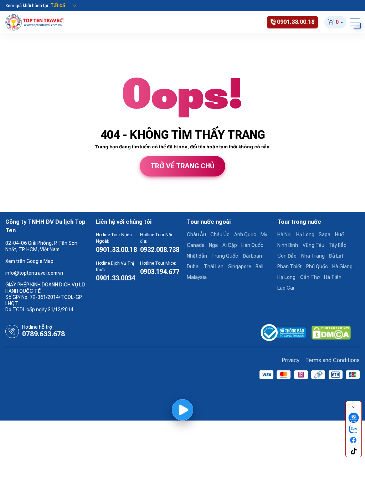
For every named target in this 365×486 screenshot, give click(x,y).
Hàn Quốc (252, 245)
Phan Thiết (289, 266)
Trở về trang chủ (182, 166)
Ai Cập (229, 245)
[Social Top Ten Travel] (353, 417)
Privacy (290, 360)
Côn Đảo (287, 256)
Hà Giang (342, 266)
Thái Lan (213, 266)
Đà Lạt (336, 256)
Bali (259, 266)
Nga (213, 245)
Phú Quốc (317, 266)
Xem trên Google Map (29, 261)
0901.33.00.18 (116, 249)
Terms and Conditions (332, 360)
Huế (339, 234)
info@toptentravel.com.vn (34, 273)
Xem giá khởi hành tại (26, 5)
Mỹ (264, 234)
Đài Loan (252, 256)
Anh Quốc (245, 234)
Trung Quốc (224, 256)
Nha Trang (313, 256)
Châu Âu (196, 234)
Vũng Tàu (313, 245)
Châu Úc (220, 234)
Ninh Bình (287, 245)
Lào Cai (285, 288)
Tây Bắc (337, 245)
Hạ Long (305, 234)
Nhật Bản (197, 256)
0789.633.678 (43, 334)
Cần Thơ (310, 277)
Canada (196, 245)
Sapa (324, 234)
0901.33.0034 (115, 278)
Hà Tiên (332, 277)
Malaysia (197, 277)
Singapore (239, 266)
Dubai (193, 266)
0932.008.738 (159, 249)
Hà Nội (284, 234)
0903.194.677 (159, 271)
